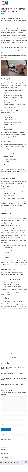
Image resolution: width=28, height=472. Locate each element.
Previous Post (14, 353)
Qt (4, 281)
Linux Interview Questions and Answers (12, 384)
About (2, 442)
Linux (2, 13)
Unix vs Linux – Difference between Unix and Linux (13, 378)
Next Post (14, 357)
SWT (5, 284)
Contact (3, 445)
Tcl (4, 282)
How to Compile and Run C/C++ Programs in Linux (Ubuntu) (13, 368)
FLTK (5, 286)
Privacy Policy (4, 449)
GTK (5, 279)
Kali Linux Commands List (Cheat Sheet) (12, 373)
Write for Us (4, 447)
